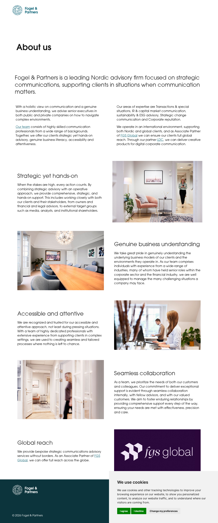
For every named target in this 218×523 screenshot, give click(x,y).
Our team (23, 127)
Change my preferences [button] (164, 511)
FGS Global (129, 135)
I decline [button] (139, 511)
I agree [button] (124, 511)
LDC (160, 140)
